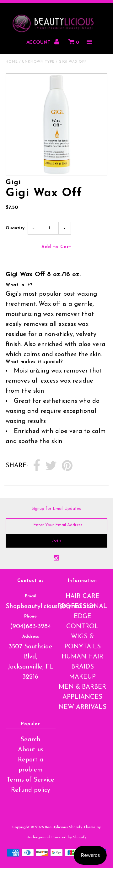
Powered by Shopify (68, 837)
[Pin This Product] (67, 466)
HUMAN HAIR (82, 657)
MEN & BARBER (82, 687)
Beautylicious (56, 827)
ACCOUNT (39, 42)
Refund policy (30, 790)
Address (30, 637)
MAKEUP (82, 677)
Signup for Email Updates (56, 509)
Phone (30, 616)
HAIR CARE (83, 596)
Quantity (15, 228)
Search (30, 740)
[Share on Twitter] (51, 466)
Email (30, 596)
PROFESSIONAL (82, 606)
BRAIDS (82, 667)
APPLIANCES (82, 697)
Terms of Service (30, 780)
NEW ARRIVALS (82, 707)
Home (12, 62)
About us (30, 750)
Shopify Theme (82, 827)
